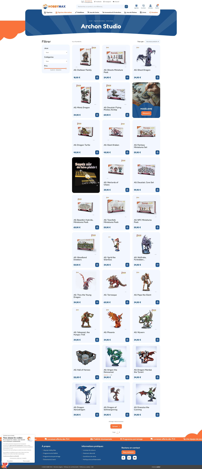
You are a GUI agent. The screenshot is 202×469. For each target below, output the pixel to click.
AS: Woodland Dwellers (80, 258)
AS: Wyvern (139, 332)
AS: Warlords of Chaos (111, 183)
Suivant (115, 426)
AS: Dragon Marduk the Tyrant (143, 371)
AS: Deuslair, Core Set (144, 182)
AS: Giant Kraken (111, 145)
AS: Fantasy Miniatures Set (140, 146)
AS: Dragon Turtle (82, 145)
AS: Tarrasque (110, 295)
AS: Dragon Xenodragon (79, 408)
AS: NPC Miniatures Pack (143, 221)
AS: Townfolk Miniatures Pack (111, 221)
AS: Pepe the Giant (142, 295)
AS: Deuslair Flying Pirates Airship (112, 108)
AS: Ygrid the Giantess (110, 258)
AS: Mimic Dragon (82, 107)
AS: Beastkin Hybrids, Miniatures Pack (83, 221)
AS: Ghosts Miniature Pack (113, 71)
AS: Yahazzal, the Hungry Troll (82, 333)
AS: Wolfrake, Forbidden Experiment (140, 258)
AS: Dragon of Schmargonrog (110, 408)
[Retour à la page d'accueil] (56, 6)
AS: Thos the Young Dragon (82, 296)
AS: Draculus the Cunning (141, 408)
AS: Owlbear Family (83, 70)
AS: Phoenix (109, 332)
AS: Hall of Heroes (82, 370)
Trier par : (140, 42)
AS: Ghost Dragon (142, 70)
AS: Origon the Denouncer (110, 371)
